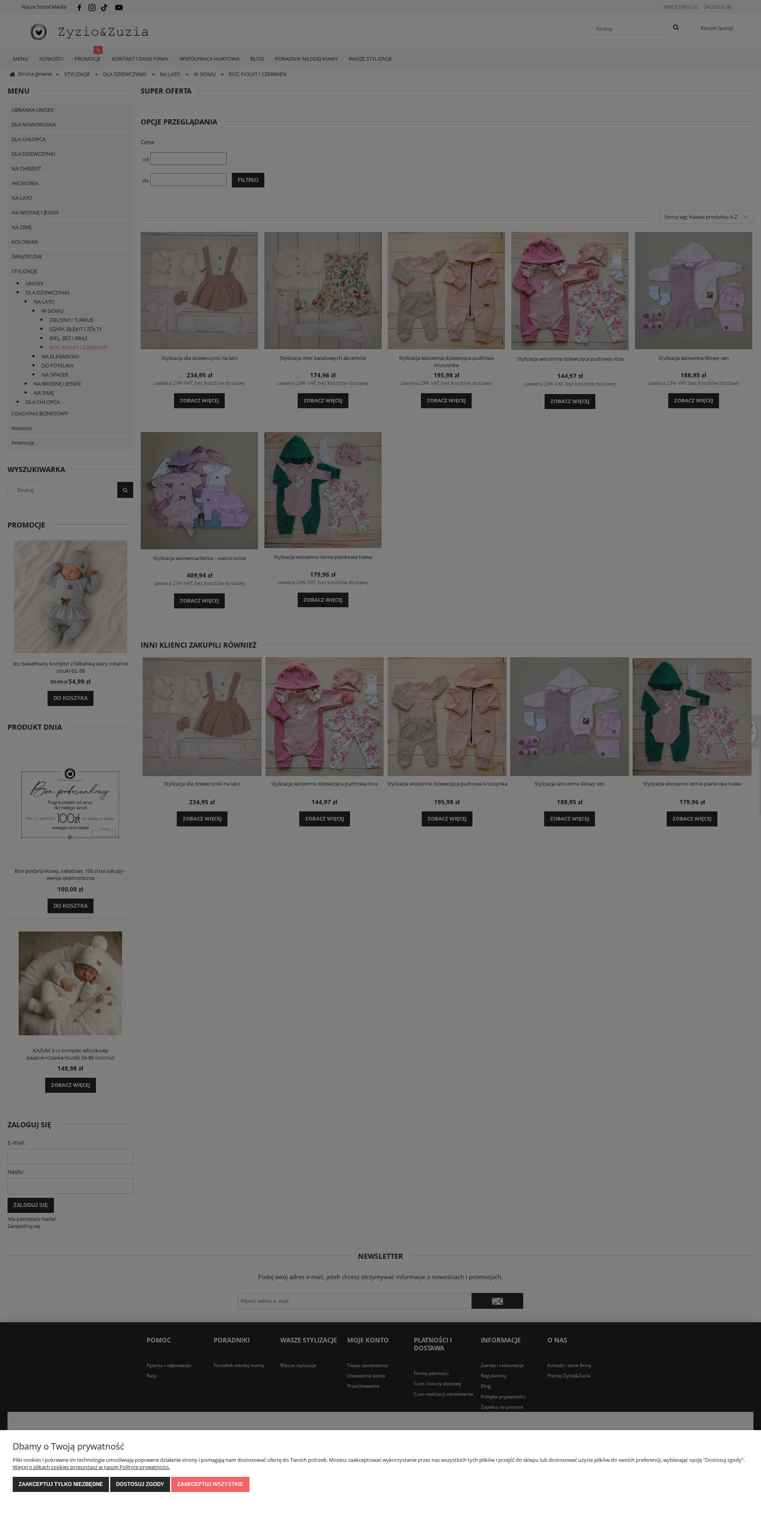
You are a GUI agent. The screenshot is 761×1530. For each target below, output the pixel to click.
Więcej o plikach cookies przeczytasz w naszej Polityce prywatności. (91, 1467)
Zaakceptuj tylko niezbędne (61, 1484)
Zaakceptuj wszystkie (210, 1484)
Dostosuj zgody (140, 1484)
